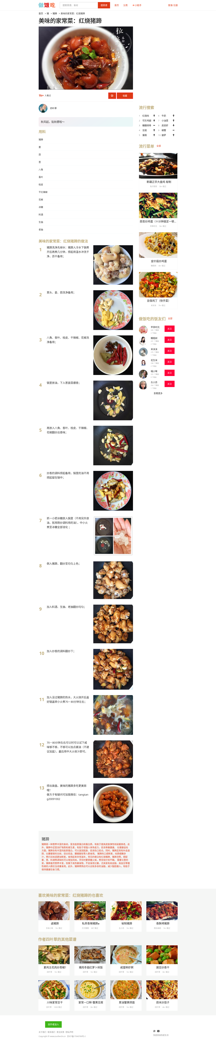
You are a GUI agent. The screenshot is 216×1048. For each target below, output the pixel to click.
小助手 (138, 5)
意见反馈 (60, 1032)
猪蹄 (55, 13)
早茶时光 (155, 327)
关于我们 (42, 1032)
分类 (125, 5)
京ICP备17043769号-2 (76, 1036)
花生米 (154, 360)
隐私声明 (69, 1032)
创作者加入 (53, 1024)
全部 (158, 145)
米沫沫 (154, 349)
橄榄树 (154, 338)
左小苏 (154, 382)
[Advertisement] (158, 56)
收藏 (125, 95)
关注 (169, 328)
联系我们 (51, 1032)
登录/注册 (173, 5)
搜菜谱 (104, 5)
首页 (116, 5)
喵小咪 (154, 371)
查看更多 (158, 393)
